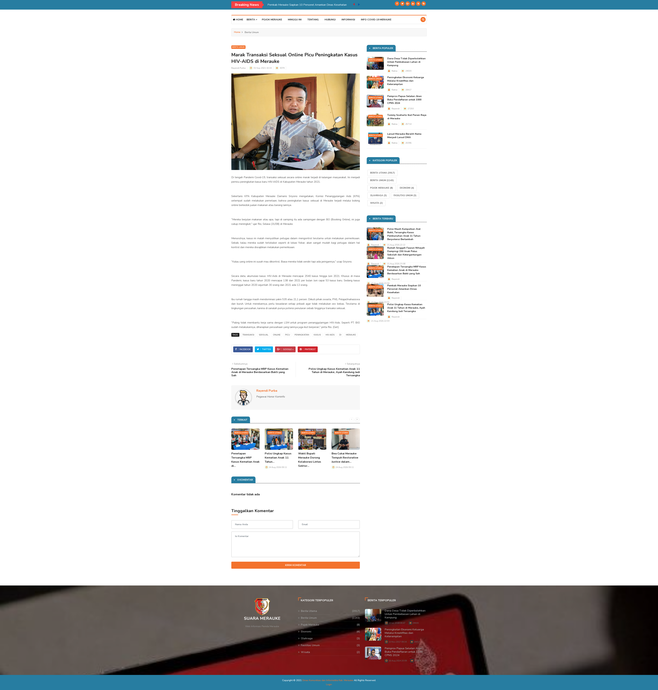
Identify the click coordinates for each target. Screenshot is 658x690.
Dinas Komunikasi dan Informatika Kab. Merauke (327, 680)
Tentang (313, 19)
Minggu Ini (295, 19)
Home (239, 19)
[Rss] (418, 3)
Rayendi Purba (238, 68)
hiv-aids (330, 334)
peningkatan (302, 334)
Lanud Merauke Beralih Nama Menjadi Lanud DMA (404, 135)
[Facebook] (397, 3)
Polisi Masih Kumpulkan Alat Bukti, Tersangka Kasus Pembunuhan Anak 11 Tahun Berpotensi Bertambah (404, 234)
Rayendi (396, 108)
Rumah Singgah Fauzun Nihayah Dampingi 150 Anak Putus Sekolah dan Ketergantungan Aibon (406, 253)
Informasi (348, 19)
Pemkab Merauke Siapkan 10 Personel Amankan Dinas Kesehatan (404, 289)
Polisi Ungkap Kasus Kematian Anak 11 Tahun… (278, 458)
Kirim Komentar (295, 565)
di (340, 334)
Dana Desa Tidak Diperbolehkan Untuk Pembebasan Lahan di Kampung (406, 62)
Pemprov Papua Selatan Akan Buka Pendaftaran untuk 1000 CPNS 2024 (404, 100)
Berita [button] (251, 19)
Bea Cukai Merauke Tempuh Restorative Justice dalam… (345, 458)
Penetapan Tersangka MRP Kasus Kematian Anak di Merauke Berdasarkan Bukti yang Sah (406, 270)
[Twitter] (402, 3)
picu (287, 334)
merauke (351, 334)
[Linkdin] (413, 3)
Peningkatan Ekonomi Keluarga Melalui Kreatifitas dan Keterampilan (405, 81)
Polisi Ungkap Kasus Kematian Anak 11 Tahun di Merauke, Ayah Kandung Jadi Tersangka (307, 5)
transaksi (248, 334)
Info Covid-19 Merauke (376, 19)
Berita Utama (241, 433)
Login (329, 684)
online (277, 334)
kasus (317, 334)
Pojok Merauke (272, 19)
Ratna (394, 71)
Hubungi (330, 19)
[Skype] (423, 3)
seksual (263, 334)
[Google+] (407, 3)
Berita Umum (238, 47)
